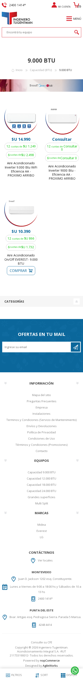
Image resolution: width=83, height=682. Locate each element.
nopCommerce (50, 660)
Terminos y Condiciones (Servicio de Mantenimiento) (41, 420)
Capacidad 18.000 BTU (41, 485)
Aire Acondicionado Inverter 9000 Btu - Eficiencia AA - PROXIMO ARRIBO (62, 172)
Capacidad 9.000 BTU (42, 472)
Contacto (42, 451)
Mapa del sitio (41, 395)
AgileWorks (50, 666)
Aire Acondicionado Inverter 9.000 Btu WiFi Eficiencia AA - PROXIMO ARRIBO (21, 169)
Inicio (19, 70)
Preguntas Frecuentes (41, 401)
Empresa (42, 407)
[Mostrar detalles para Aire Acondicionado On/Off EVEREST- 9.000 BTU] (21, 210)
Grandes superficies (41, 497)
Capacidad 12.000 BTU (41, 478)
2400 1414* (45, 599)
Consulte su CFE (41, 642)
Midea (41, 525)
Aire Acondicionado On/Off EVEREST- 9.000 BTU (21, 259)
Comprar (18, 270)
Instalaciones (41, 414)
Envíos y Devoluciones (42, 426)
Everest (42, 531)
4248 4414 (45, 625)
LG (41, 537)
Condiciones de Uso (41, 438)
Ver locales (45, 560)
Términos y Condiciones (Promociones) (41, 445)
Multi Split (41, 503)
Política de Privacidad (41, 432)
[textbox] (37, 32)
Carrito (76, 5)
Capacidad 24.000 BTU (41, 491)
